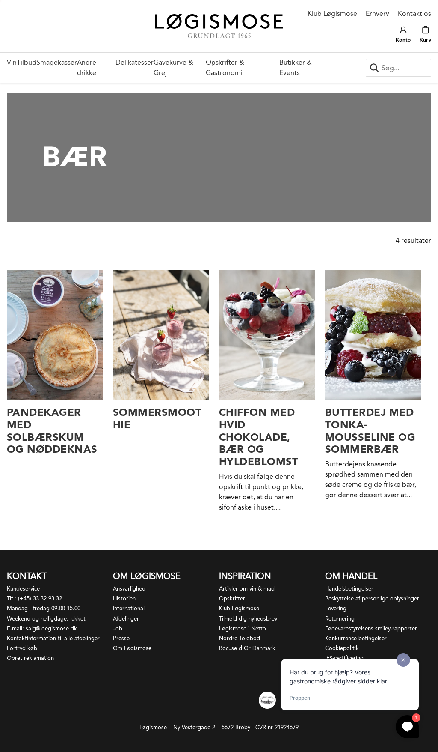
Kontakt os (414, 13)
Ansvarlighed (129, 588)
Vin (12, 62)
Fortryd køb (22, 648)
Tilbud (26, 62)
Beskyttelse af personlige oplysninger (372, 598)
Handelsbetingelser (349, 588)
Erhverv (377, 13)
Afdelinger (126, 618)
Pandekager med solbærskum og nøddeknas (52, 430)
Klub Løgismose (332, 13)
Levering (335, 608)
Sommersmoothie (157, 418)
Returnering (340, 618)
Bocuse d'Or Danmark (247, 648)
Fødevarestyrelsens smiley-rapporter (371, 628)
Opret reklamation (30, 658)
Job (117, 628)
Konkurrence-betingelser (356, 638)
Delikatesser (134, 62)
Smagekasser (56, 62)
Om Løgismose (132, 648)
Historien (124, 598)
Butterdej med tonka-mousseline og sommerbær (370, 430)
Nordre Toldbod (239, 638)
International (129, 608)
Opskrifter (232, 598)
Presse (121, 638)
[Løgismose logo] (219, 26)
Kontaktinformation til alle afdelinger (53, 638)
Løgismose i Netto (242, 628)
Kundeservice (23, 588)
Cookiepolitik (342, 648)
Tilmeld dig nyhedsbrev (248, 618)
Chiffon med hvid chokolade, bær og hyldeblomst (258, 437)
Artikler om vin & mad (247, 588)
